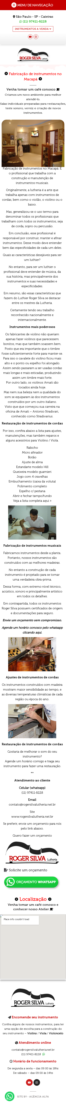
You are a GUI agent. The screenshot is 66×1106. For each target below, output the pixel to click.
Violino (32, 1033)
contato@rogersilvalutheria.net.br (32, 804)
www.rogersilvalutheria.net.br (32, 816)
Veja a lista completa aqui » (32, 501)
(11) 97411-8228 (34, 21)
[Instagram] (35, 36)
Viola (42, 1033)
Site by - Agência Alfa (33, 1096)
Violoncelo (56, 1033)
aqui (38, 632)
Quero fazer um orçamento (32, 835)
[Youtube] (30, 36)
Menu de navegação (35, 5)
